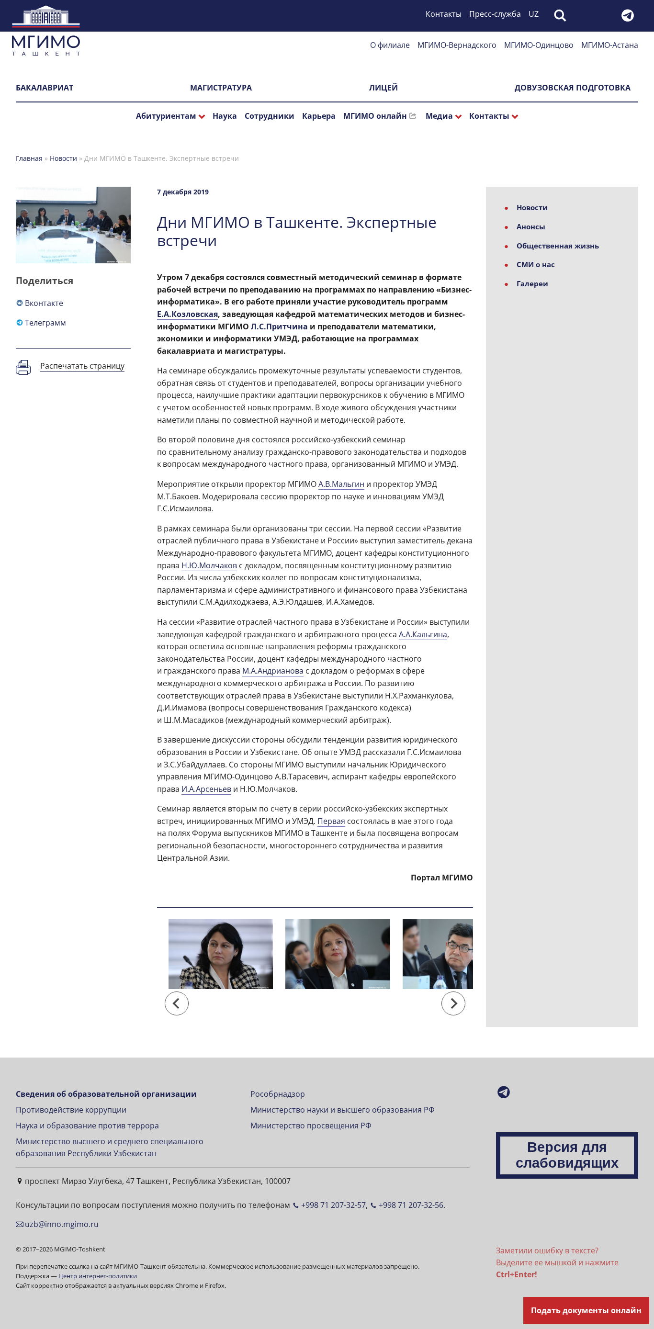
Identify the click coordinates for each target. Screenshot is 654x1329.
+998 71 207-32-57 (333, 1205)
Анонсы (531, 226)
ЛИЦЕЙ (383, 87)
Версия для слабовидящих (567, 1155)
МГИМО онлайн (375, 116)
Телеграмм (45, 322)
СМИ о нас (536, 264)
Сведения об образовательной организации (106, 1094)
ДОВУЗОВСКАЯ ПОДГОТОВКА (573, 87)
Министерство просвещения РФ (311, 1125)
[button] (221, 963)
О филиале (390, 45)
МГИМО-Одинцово (539, 45)
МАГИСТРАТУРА (221, 87)
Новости (63, 158)
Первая (331, 821)
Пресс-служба (495, 14)
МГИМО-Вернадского (456, 45)
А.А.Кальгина (423, 634)
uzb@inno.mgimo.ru (62, 1224)
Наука (225, 116)
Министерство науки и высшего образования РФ (342, 1109)
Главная (29, 158)
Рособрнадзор (277, 1094)
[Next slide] (453, 1003)
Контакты (444, 14)
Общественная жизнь (558, 245)
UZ (534, 14)
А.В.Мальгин (341, 484)
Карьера (319, 116)
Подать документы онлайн (586, 1310)
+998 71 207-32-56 (411, 1205)
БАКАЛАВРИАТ (44, 87)
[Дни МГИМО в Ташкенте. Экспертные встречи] (221, 954)
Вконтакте (44, 303)
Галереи (532, 283)
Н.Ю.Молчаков (209, 565)
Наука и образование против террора (87, 1125)
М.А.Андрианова (273, 670)
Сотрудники (269, 116)
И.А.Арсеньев (206, 789)
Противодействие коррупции (71, 1109)
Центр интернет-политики (97, 1276)
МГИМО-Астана (609, 45)
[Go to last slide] (177, 1003)
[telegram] (629, 18)
